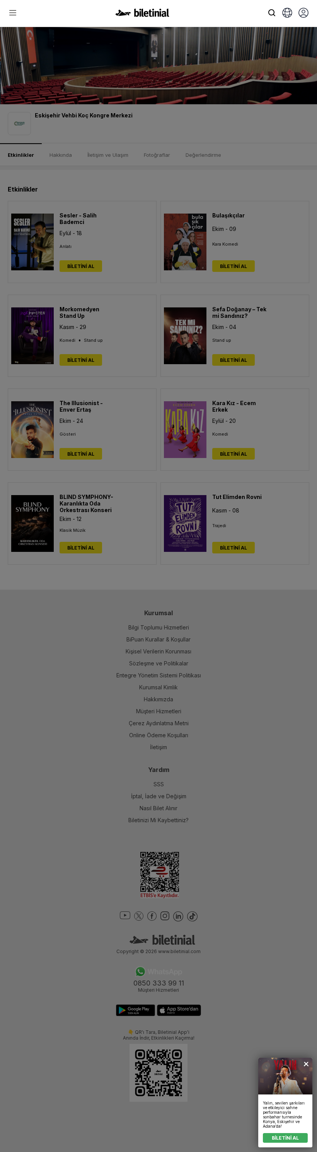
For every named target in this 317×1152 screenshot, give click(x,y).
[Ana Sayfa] (142, 15)
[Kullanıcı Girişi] (303, 13)
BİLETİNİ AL (285, 1138)
